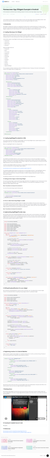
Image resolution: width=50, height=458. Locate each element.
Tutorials (7, 7)
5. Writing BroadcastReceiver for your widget (15, 288)
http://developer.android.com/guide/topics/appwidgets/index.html (15, 431)
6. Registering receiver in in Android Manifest (15, 351)
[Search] (43, 1)
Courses (13, 1)
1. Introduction (7, 24)
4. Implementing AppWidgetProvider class (14, 212)
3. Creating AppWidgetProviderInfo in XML (14, 138)
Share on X (37, 14)
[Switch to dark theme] (45, 1)
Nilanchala (10, 455)
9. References (6, 428)
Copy (45, 72)
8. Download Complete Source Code (13, 423)
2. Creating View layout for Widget (12, 32)
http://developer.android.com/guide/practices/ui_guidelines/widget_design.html (17, 168)
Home (4, 7)
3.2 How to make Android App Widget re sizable (14, 200)
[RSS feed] (47, 1)
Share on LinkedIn (44, 14)
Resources (17, 1)
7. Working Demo (7, 389)
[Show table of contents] (47, 455)
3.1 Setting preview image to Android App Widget (14, 178)
